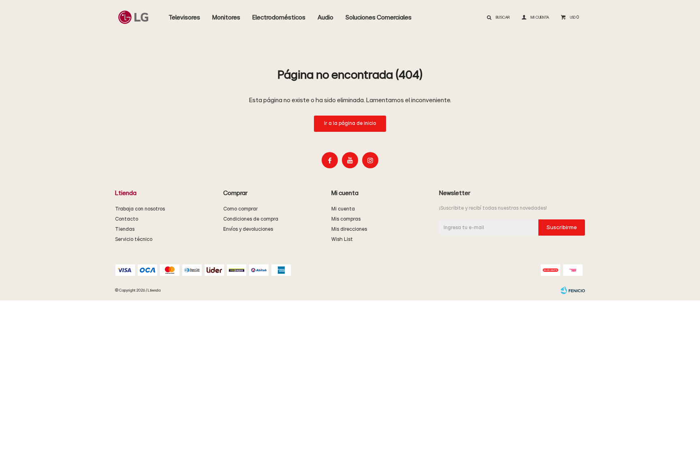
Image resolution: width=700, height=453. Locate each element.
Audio (325, 17)
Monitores (226, 17)
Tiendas (124, 229)
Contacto (126, 219)
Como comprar (240, 209)
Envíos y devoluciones (248, 229)
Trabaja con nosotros (140, 209)
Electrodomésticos (278, 17)
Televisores (184, 17)
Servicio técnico (133, 239)
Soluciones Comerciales (379, 17)
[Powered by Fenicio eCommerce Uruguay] (573, 290)
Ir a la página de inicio (350, 123)
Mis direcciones (349, 229)
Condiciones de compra (250, 219)
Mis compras (346, 219)
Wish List (342, 239)
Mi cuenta (343, 209)
